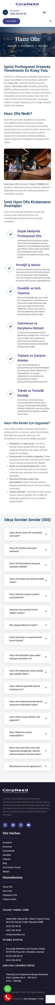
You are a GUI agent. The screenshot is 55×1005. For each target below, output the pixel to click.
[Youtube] (28, 825)
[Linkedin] (12, 825)
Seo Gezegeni (30, 999)
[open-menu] (50, 21)
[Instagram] (20, 825)
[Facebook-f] (5, 825)
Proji (41, 999)
